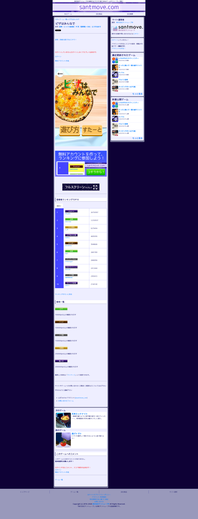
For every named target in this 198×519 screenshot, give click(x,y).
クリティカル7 (71, 259)
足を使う (71, 243)
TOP (56, 19)
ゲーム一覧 (63, 19)
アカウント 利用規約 (99, 497)
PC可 (78, 27)
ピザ (61, 309)
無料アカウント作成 (62, 61)
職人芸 (61, 361)
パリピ (61, 322)
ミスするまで (96, 27)
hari (66, 253)
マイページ (71, 375)
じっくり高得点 (69, 27)
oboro (67, 285)
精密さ (59, 206)
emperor (71, 211)
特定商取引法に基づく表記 (99, 499)
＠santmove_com (81, 398)
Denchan (68, 221)
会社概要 (130, 14)
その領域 (71, 227)
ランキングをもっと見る (63, 294)
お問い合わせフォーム (66, 401)
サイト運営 (173, 492)
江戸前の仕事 (71, 235)
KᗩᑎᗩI (67, 269)
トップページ (24, 492)
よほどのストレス (71, 267)
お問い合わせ (99, 501)
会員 (71, 219)
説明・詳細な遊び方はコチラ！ (66, 39)
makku (67, 237)
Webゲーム (68, 14)
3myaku (68, 213)
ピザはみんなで (73, 19)
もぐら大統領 (71, 283)
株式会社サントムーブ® (124, 22)
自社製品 (99, 14)
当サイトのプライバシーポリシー (99, 495)
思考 (61, 27)
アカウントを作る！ (119, 48)
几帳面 (61, 348)
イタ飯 (71, 275)
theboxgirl (69, 261)
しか (66, 229)
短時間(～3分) (85, 27)
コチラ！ (136, 34)
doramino (68, 245)
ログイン (58, 56)
